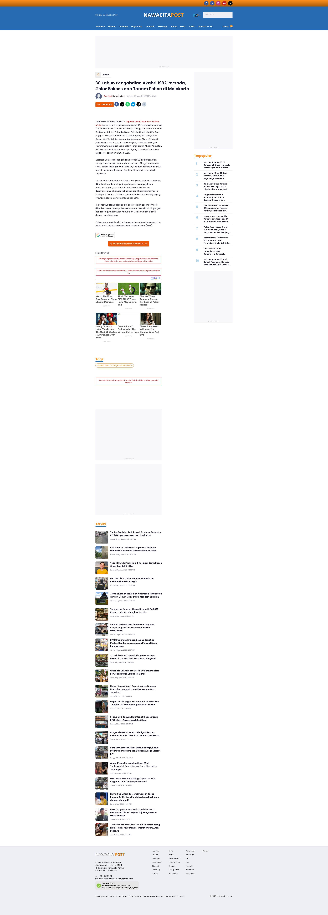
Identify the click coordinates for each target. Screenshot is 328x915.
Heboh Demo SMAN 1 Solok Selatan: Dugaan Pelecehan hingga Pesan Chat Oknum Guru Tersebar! (133, 689)
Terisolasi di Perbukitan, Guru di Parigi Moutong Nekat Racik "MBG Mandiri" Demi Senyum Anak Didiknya (135, 827)
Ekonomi (172, 866)
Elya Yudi (108, 96)
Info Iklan (123, 896)
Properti (189, 866)
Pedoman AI (170, 896)
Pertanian (190, 854)
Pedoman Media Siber (153, 896)
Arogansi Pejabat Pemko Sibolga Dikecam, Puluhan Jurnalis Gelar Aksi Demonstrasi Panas (135, 734)
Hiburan (111, 26)
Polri (187, 862)
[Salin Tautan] (144, 104)
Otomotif (150, 26)
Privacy (181, 896)
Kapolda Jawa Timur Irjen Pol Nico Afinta (114, 365)
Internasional (174, 862)
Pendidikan (190, 851)
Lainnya (226, 26)
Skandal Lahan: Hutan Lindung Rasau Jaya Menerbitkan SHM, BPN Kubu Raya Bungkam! (133, 657)
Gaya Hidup (136, 26)
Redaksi (113, 896)
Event (182, 26)
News (106, 74)
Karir (131, 896)
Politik (192, 26)
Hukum (174, 26)
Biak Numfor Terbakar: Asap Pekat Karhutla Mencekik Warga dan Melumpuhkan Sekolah (133, 549)
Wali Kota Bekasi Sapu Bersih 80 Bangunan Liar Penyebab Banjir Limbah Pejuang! (134, 672)
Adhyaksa (190, 873)
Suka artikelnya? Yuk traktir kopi (128, 244)
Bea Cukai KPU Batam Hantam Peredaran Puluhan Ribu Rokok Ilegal (131, 580)
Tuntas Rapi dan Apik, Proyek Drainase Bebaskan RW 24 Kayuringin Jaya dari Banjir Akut (135, 534)
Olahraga (123, 26)
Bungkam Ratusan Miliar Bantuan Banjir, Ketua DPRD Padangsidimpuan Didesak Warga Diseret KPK (135, 750)
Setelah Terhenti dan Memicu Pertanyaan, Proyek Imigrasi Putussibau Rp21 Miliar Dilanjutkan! (132, 627)
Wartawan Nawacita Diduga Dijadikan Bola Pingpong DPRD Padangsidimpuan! (132, 780)
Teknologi (162, 26)
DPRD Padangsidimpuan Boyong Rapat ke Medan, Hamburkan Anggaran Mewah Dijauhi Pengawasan (133, 643)
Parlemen (190, 870)
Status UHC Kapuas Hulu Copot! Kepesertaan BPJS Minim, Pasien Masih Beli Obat (134, 718)
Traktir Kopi (106, 104)
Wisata (205, 851)
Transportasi (174, 870)
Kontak (138, 896)
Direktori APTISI (205, 26)
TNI (187, 858)
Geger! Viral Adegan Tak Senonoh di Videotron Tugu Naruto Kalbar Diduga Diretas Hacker (134, 703)
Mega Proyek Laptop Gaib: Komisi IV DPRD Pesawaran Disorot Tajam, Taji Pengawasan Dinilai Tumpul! (133, 812)
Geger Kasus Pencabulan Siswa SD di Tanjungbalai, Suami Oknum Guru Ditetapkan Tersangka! (133, 766)
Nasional (100, 26)
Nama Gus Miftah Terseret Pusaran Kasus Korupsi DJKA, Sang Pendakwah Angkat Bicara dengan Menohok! (134, 797)
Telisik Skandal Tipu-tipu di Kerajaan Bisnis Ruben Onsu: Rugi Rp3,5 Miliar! (136, 564)
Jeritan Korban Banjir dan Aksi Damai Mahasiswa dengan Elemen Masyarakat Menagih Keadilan (136, 595)
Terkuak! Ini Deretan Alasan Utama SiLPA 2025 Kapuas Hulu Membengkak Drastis (134, 611)
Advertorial (173, 873)
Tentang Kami (101, 896)
